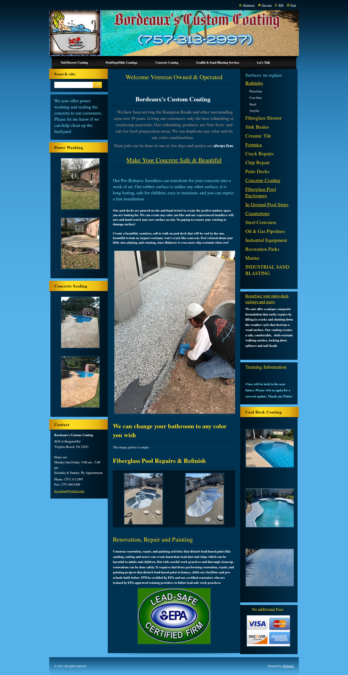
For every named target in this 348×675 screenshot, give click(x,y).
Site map (267, 5)
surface (258, 329)
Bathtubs (254, 83)
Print (293, 5)
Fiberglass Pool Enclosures (260, 192)
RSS (281, 5)
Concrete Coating (262, 180)
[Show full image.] (143, 498)
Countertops (257, 213)
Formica (253, 144)
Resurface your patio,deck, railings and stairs (267, 299)
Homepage (249, 5)
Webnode (288, 666)
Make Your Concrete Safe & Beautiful (174, 160)
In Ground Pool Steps (266, 204)
